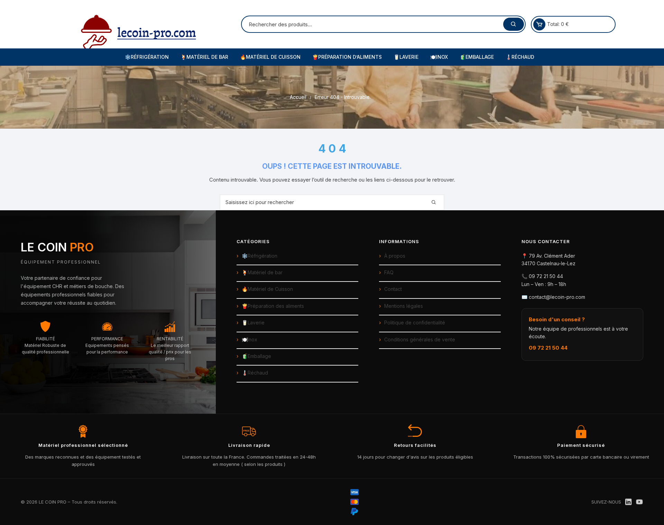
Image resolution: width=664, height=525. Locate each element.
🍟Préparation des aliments (273, 306)
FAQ (389, 272)
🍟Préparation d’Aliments (347, 57)
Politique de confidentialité (414, 322)
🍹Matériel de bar (262, 272)
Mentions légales (403, 306)
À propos (394, 256)
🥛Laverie (406, 57)
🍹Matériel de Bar (204, 57)
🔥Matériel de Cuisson (270, 57)
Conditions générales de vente (419, 339)
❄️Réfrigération (147, 57)
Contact (393, 289)
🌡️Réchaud (520, 57)
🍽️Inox (439, 57)
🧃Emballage (477, 57)
